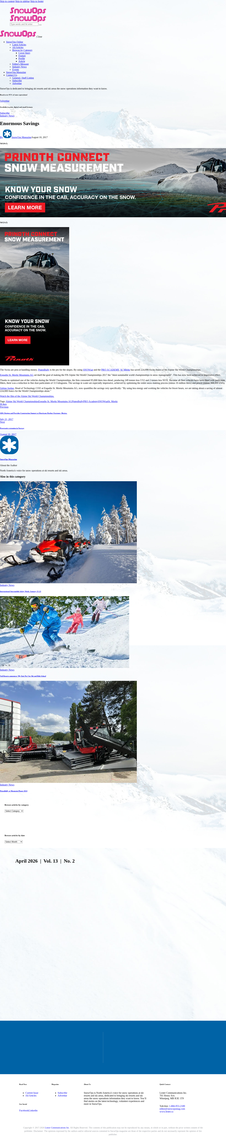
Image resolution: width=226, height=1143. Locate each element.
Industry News (7, 115)
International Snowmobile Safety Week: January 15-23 (20, 591)
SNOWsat (88, 369)
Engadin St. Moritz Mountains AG (17, 375)
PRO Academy (90, 401)
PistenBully (43, 369)
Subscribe (5, 113)
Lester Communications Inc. (57, 1128)
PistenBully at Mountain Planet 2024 (13, 791)
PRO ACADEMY (110, 369)
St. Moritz (125, 369)
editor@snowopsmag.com (172, 1109)
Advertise (4, 101)
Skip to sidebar (22, 1)
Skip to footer (37, 1)
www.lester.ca (166, 1111)
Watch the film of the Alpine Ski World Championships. (27, 396)
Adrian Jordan (7, 388)
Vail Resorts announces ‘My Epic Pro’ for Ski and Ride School (23, 676)
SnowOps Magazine (8, 459)
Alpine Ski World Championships (22, 401)
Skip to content (7, 1)
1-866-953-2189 (177, 1106)
